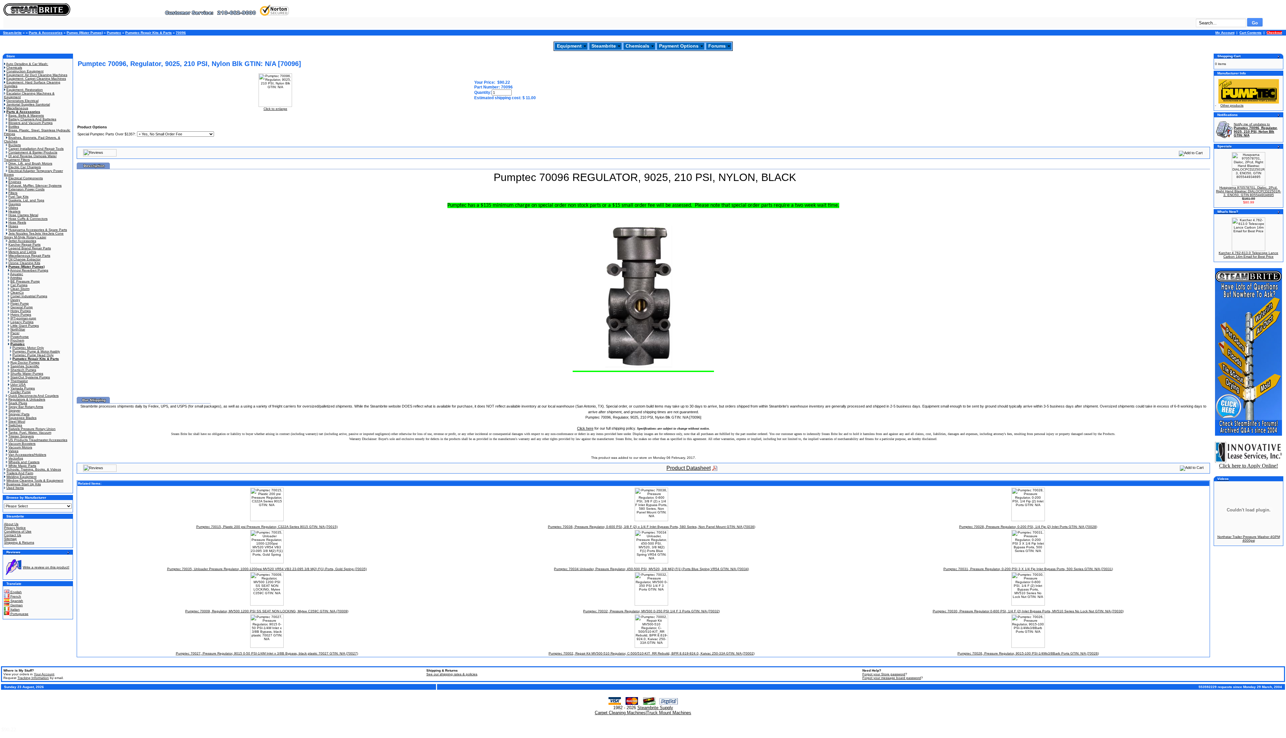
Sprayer (14, 410)
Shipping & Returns (19, 542)
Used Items (15, 488)
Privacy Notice (15, 528)
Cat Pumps (18, 285)
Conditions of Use (17, 531)
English (15, 592)
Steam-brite (12, 33)
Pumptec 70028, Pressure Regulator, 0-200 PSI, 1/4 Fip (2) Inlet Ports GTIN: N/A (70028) (1028, 527)
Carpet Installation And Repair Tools (36, 148)
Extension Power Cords (26, 189)
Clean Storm (19, 289)
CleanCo (17, 292)
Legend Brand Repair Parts (29, 248)
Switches (15, 425)
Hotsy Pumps (20, 311)
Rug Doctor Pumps (25, 362)
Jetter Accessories (22, 241)
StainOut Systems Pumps (30, 377)
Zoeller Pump (20, 392)
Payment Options (679, 46)
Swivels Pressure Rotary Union (32, 429)
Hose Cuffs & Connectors (28, 219)
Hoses (13, 226)
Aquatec (16, 274)
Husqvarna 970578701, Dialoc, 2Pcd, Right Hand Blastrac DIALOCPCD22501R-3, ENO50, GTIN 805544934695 (1248, 191)
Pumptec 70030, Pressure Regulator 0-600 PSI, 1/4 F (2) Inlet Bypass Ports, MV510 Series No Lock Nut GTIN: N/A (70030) (1028, 611)
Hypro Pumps (20, 314)
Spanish (16, 601)
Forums (717, 46)
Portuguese (18, 614)
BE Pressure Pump (25, 281)
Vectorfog (15, 458)
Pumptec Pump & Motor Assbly (36, 351)
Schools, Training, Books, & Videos (33, 469)
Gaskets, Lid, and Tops (26, 200)
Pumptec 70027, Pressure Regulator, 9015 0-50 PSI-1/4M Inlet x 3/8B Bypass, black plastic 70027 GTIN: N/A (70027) (267, 653)
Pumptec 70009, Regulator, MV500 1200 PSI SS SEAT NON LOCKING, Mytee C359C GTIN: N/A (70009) (266, 611)
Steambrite (603, 46)
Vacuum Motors (20, 447)
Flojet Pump (19, 303)
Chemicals (637, 46)
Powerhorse (19, 337)
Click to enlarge (275, 109)
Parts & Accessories (46, 33)
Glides (13, 207)
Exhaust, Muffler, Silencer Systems (35, 185)
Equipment (569, 46)
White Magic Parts (22, 466)
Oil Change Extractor (24, 259)
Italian (14, 609)
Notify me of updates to (1256, 129)
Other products (1231, 105)
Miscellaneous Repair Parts (29, 255)
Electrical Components (25, 178)
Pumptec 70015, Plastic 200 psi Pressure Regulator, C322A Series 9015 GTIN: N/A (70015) (267, 527)
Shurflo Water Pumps (26, 373)
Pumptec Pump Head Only (33, 355)
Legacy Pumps (21, 322)
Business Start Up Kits (23, 484)
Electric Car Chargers (24, 167)
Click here (585, 428)
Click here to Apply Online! (1248, 466)
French (15, 596)
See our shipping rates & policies (451, 674)
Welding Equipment (21, 477)
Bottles (13, 126)
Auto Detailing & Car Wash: (27, 64)
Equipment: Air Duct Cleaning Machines (36, 75)
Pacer (14, 333)
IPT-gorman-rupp (23, 318)
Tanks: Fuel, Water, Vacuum (29, 432)
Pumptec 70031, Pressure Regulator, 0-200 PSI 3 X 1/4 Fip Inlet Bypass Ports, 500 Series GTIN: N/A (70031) (1028, 569)
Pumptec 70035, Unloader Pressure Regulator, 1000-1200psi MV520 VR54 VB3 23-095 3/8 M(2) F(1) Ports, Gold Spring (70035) (267, 569)
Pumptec (114, 33)
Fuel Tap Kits (18, 196)
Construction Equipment (25, 71)
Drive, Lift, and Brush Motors (30, 163)
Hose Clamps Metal (23, 215)
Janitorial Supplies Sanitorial (28, 104)
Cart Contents (1250, 33)
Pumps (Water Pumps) (85, 33)
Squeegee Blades (22, 418)
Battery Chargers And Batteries (32, 119)
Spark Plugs (17, 403)
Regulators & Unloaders (26, 399)
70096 (181, 33)
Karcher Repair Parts (24, 244)
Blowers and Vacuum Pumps (30, 123)
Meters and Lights (22, 252)
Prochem (17, 340)
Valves (13, 451)
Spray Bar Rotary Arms (25, 407)
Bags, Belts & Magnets (26, 115)
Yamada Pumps (22, 388)
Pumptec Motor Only (28, 348)
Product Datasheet (688, 468)
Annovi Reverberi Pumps (29, 270)
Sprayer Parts (18, 414)
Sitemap (10, 539)
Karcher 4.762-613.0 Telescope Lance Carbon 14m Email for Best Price (1248, 254)
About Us (11, 524)
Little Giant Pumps (24, 325)
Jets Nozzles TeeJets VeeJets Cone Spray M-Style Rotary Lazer (34, 235)
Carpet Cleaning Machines (620, 712)
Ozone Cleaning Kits (24, 263)
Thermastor (19, 381)
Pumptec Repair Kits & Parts (148, 33)
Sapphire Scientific (24, 366)
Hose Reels (17, 222)
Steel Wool (16, 421)
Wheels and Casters (24, 462)
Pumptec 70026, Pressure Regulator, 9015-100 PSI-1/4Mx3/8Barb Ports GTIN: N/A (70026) (1028, 653)
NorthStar (17, 329)
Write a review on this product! (46, 567)
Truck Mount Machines (669, 712)
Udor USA (18, 384)
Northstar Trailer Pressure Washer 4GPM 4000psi (1248, 538)
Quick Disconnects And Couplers (33, 395)
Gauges (14, 204)
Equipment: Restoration (24, 89)
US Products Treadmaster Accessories (37, 440)
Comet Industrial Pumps (28, 296)
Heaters (14, 211)
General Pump (21, 307)
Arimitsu (16, 278)
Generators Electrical (22, 101)
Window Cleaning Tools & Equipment (34, 480)
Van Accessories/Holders (27, 454)
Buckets (14, 145)
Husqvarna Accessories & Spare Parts (37, 230)
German (16, 605)
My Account (1224, 33)
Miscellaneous (17, 108)
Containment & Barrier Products (32, 152)
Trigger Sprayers (21, 436)
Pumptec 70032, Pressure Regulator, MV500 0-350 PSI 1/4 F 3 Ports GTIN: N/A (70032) (651, 611)
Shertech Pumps (23, 370)
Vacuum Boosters (21, 443)
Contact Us (12, 535)
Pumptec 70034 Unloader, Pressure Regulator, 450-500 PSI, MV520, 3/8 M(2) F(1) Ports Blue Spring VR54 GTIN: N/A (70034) (651, 569)
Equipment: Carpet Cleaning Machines (36, 78)
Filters (12, 193)
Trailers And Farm (19, 473)
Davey (15, 300)
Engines (14, 182)
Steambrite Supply (655, 707)
